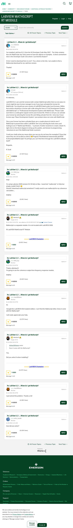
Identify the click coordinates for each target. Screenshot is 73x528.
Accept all (42, 525)
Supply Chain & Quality (49, 494)
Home (4, 9)
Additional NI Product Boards (41, 9)
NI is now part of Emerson (10, 494)
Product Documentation (17, 501)
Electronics (41, 475)
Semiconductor (14, 477)
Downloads (6, 501)
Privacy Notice (17, 514)
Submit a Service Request (56, 501)
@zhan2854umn (14, 345)
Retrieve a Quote (37, 484)
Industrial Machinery (57, 475)
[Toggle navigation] (11, 3)
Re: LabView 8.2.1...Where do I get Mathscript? (23, 87)
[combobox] (38, 28)
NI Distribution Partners (9, 484)
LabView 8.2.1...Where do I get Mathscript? (21, 42)
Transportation (24, 477)
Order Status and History (24, 484)
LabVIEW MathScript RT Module (12, 11)
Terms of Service (48, 484)
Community (11, 9)
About (20, 494)
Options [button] (63, 46)
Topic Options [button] (9, 33)
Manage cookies (32, 524)
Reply (63, 74)
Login (63, 18)
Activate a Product (42, 501)
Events (58, 494)
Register (55, 18)
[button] (8, 74)
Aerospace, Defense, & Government (26, 475)
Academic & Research (9, 475)
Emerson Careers (28, 494)
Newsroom (38, 494)
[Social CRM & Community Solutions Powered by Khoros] (42, 450)
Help (69, 18)
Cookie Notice (28, 514)
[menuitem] (64, 4)
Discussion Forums (23, 9)
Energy (48, 475)
